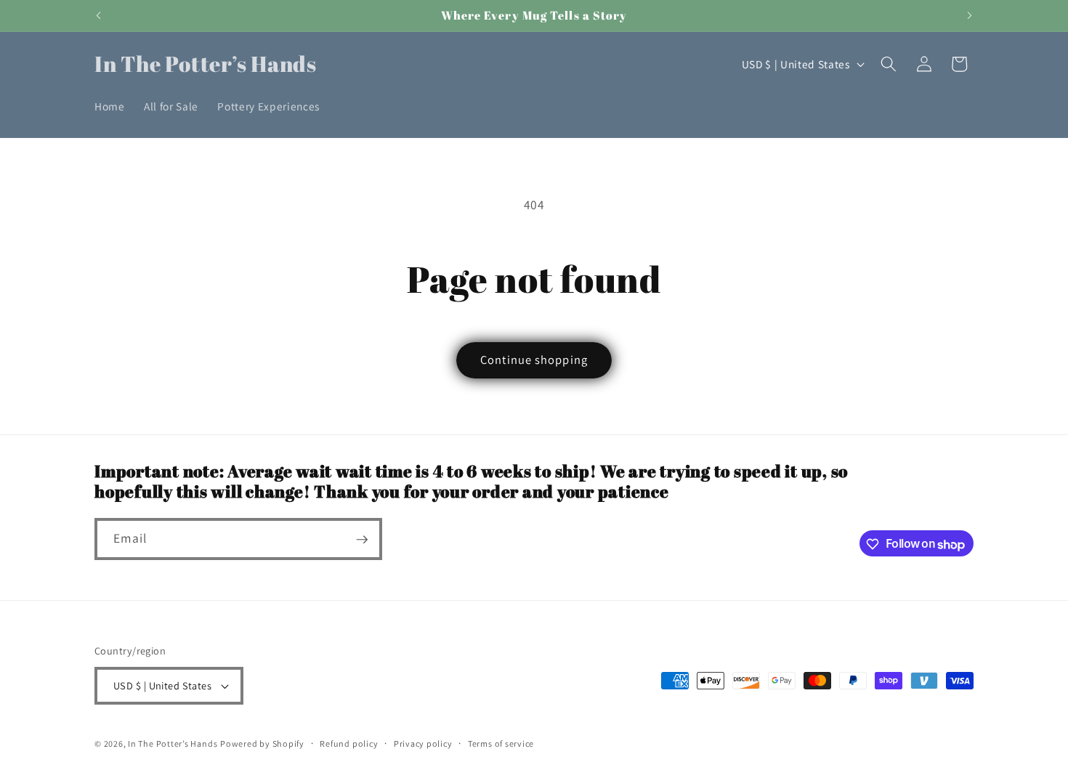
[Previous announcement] (99, 15)
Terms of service (501, 743)
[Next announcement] (970, 15)
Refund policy (349, 743)
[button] (888, 63)
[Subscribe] (361, 540)
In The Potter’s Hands (172, 743)
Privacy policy (423, 743)
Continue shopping (534, 360)
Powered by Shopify (262, 743)
